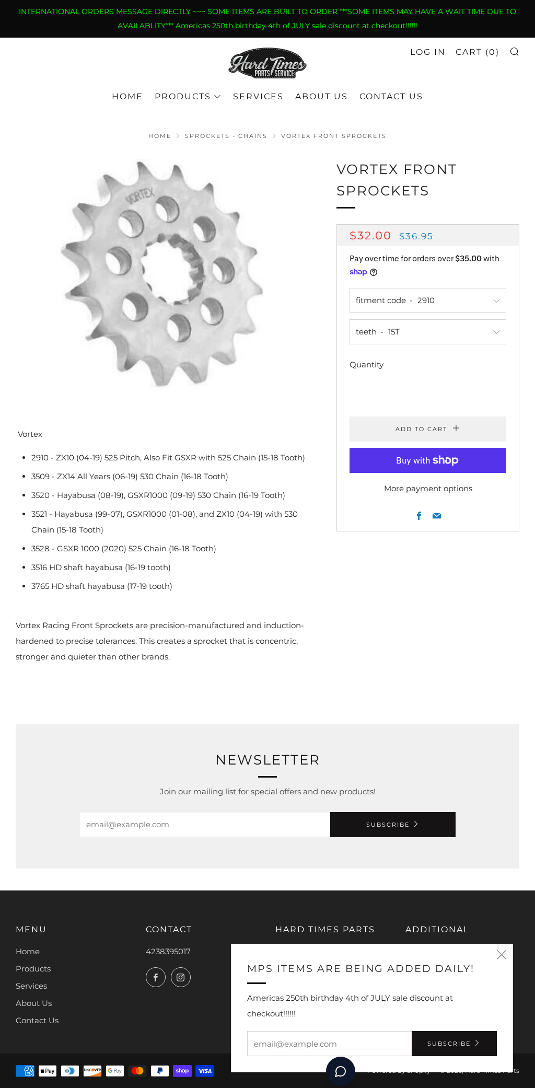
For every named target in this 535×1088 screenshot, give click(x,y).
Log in (428, 52)
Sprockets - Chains (226, 136)
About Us (321, 96)
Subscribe (388, 824)
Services (258, 96)
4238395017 (168, 951)
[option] (160, 277)
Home (127, 96)
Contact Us (391, 96)
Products (183, 96)
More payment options (428, 488)
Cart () (477, 52)
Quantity (366, 364)
